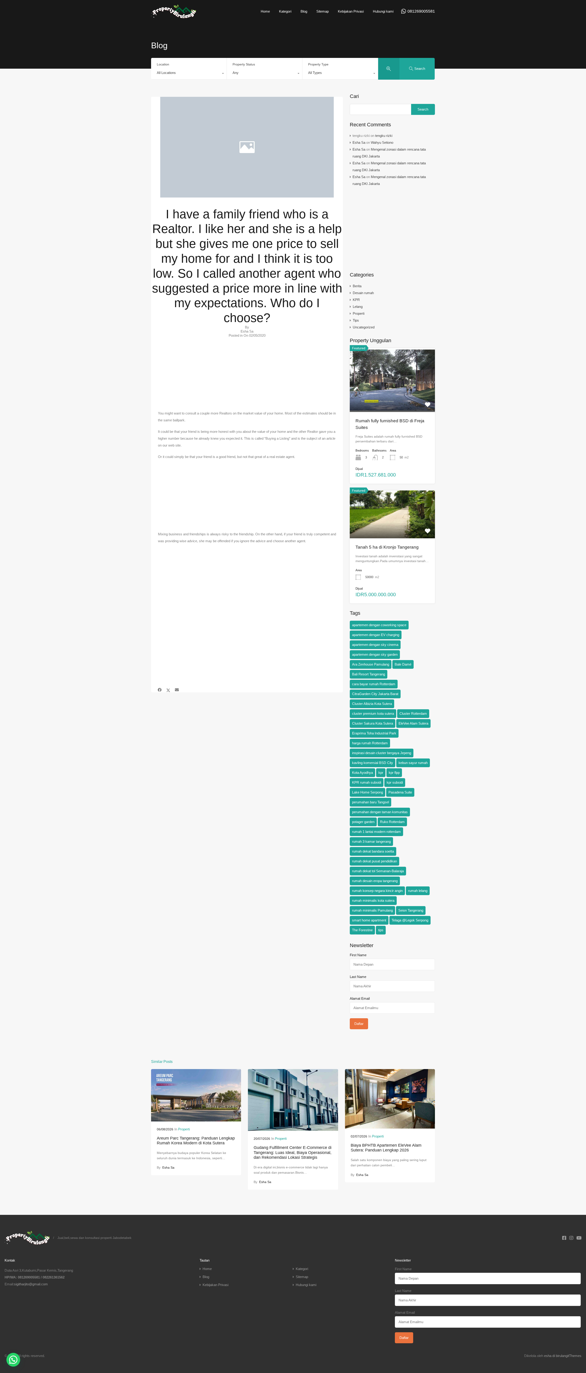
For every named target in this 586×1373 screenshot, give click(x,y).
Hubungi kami (383, 11)
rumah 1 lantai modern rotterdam (376, 832)
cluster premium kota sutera (373, 713)
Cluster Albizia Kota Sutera (372, 704)
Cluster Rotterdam (413, 713)
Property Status (244, 64)
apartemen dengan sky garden (375, 654)
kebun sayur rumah (413, 763)
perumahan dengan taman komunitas (380, 812)
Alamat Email (360, 998)
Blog (304, 11)
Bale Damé (403, 664)
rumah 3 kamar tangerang (371, 841)
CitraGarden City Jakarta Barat (375, 694)
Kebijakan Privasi (351, 11)
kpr (380, 773)
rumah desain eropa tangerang (375, 881)
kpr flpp (394, 773)
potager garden (363, 822)
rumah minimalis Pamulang (372, 910)
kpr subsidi (395, 782)
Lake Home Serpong (367, 792)
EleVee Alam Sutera (413, 723)
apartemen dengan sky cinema (375, 645)
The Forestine (362, 930)
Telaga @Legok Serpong (410, 920)
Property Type (318, 64)
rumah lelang (417, 891)
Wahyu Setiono (382, 142)
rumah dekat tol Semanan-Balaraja (378, 871)
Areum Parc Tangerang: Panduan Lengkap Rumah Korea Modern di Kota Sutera (196, 1141)
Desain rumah (363, 293)
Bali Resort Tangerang (368, 674)
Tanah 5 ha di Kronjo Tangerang (387, 547)
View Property (392, 399)
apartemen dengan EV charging (375, 635)
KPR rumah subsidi (366, 782)
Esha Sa (359, 142)
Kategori (285, 11)
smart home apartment (369, 920)
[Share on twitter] (168, 690)
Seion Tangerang (410, 910)
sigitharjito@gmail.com (31, 1284)
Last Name (358, 977)
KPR (356, 300)
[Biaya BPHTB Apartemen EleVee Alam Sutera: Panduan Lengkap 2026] (390, 1126)
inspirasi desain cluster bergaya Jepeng (381, 753)
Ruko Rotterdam (392, 822)
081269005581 (421, 11)
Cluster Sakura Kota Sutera (372, 723)
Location (163, 64)
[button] (13, 1360)
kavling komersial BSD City (372, 763)
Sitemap (322, 11)
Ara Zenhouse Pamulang (370, 664)
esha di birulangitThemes (562, 1356)
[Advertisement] (247, 376)
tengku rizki (383, 136)
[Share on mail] (177, 690)
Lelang (358, 307)
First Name (358, 955)
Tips (356, 320)
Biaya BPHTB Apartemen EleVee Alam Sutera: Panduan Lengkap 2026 (386, 1148)
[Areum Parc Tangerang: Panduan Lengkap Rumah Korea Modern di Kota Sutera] (196, 1119)
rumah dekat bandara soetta (373, 851)
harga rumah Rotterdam (370, 743)
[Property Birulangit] (173, 16)
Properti (358, 313)
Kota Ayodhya (362, 773)
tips (380, 930)
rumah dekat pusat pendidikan (374, 861)
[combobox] (189, 73)
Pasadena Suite (400, 792)
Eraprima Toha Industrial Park (374, 733)
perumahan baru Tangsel (370, 802)
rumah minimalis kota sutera (373, 900)
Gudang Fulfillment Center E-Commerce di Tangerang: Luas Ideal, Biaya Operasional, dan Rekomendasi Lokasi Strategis (292, 1152)
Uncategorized (363, 327)
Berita (357, 286)
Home (265, 11)
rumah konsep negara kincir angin (377, 891)
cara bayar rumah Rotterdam (373, 684)
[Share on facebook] (160, 690)
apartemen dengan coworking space (379, 625)
